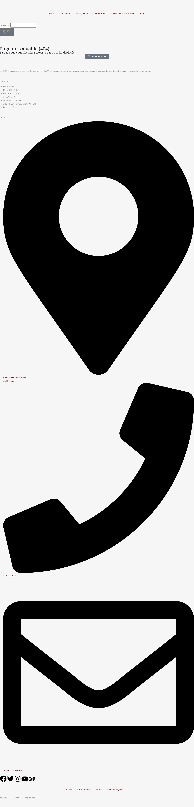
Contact (142, 13)
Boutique (65, 13)
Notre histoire (83, 789)
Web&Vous (40, 797)
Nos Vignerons (81, 13)
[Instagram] (17, 778)
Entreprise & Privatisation (122, 13)
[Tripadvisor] (32, 778)
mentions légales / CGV (118, 789)
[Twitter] (10, 778)
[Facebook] (3, 778)
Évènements (99, 13)
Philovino (52, 13)
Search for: (5, 25)
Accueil (68, 789)
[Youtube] (24, 778)
